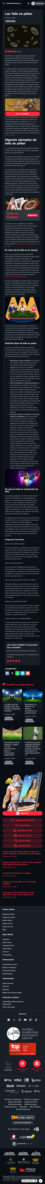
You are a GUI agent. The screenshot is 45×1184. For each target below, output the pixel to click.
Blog (4, 930)
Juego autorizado (30, 1102)
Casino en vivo (7, 927)
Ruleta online (7, 920)
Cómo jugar (10, 21)
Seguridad (23, 1107)
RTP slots (5, 986)
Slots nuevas (7, 942)
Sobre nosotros (35, 1107)
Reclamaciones (7, 983)
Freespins (6, 939)
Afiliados (5, 989)
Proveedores (7, 955)
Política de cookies (15, 1104)
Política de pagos (30, 1104)
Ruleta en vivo (7, 923)
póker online (32, 122)
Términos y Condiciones (12, 1099)
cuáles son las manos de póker (16, 277)
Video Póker (6, 949)
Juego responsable (15, 1102)
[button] (28, 3)
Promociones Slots (9, 971)
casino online (9, 135)
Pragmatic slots (8, 945)
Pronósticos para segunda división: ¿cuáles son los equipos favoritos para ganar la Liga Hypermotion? (32, 748)
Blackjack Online (8, 914)
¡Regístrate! (32, 215)
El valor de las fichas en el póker (16, 873)
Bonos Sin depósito (9, 967)
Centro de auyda (8, 1007)
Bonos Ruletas (7, 974)
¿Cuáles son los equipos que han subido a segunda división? (12, 707)
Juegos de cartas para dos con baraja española (19, 883)
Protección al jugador (31, 1099)
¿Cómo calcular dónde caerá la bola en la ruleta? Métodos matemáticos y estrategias (21, 852)
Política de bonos (11, 1107)
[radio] (8, 661)
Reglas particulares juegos (12, 993)
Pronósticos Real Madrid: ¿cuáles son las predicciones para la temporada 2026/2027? (11, 748)
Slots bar (5, 952)
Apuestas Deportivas (8, 718)
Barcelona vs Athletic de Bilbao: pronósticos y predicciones (31, 708)
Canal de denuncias (23, 1109)
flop (16, 520)
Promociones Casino (9, 964)
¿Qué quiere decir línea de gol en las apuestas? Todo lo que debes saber (18, 893)
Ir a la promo (22, 114)
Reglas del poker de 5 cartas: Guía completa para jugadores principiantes (21, 863)
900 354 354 (6, 1004)
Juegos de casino (8, 917)
